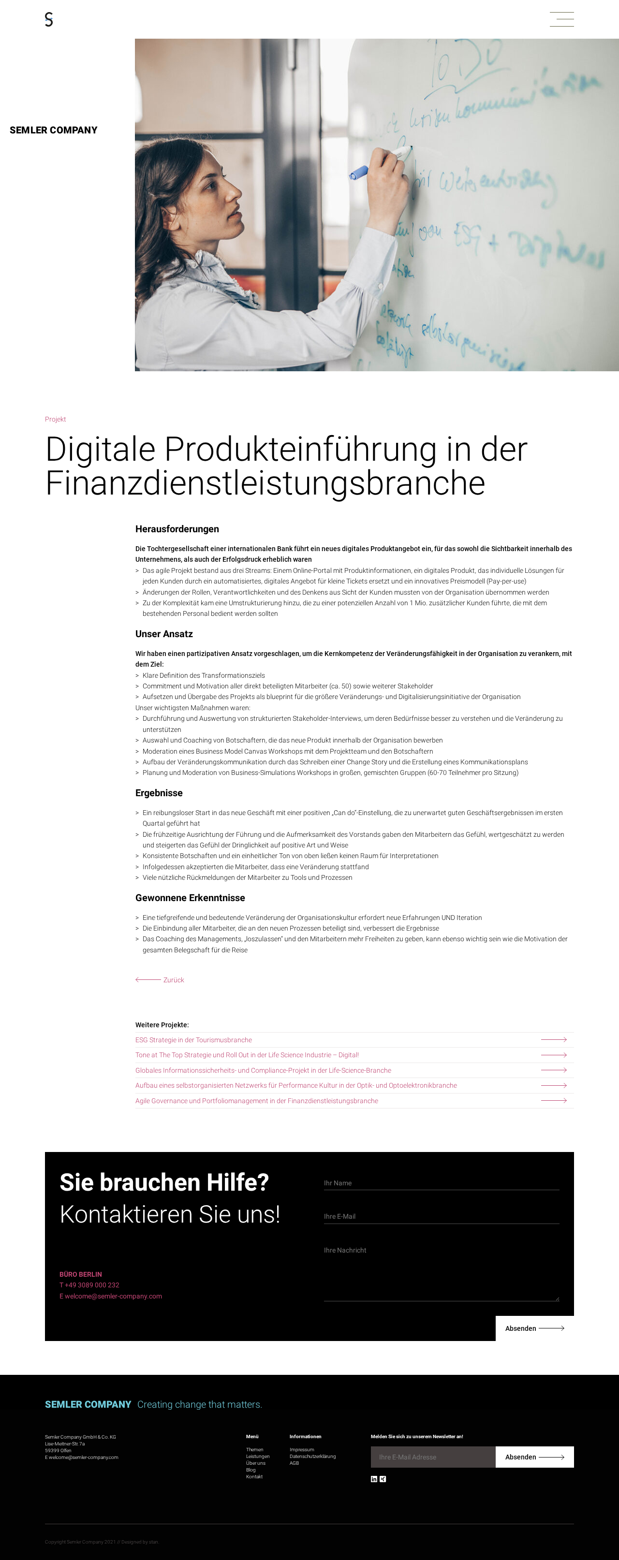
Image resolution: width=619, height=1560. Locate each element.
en (599, 1511)
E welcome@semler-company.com (110, 1296)
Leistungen (258, 1456)
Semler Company (54, 130)
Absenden (520, 1328)
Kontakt (254, 1476)
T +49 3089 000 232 (89, 1285)
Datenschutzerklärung (313, 1456)
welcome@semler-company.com (83, 1457)
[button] (562, 19)
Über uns (255, 1463)
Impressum (302, 1449)
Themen (255, 1449)
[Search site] (569, 1514)
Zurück (173, 980)
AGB (294, 1463)
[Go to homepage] (49, 19)
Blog (251, 1470)
